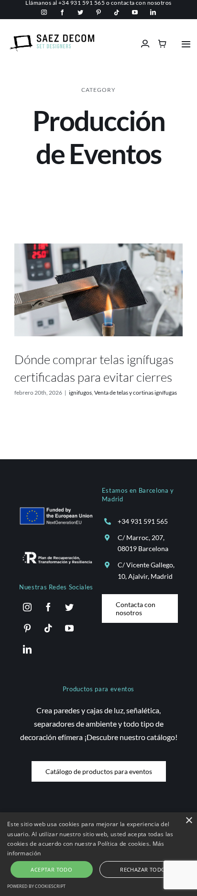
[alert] (98, 854)
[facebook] (62, 12)
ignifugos (80, 392)
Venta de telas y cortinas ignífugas (135, 392)
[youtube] (135, 12)
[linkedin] (153, 12)
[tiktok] (116, 12)
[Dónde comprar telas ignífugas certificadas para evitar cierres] (98, 290)
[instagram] (44, 12)
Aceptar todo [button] (51, 869)
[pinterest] (98, 12)
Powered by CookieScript (36, 886)
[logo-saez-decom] (52, 38)
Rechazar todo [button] (142, 869)
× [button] (188, 820)
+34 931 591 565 (143, 521)
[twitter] (80, 12)
